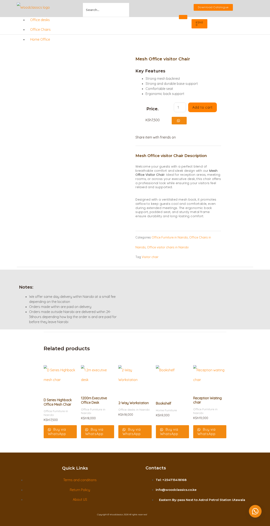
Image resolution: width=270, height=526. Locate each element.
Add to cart (202, 107)
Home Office (40, 39)
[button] (179, 120)
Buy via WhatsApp (57, 431)
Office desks (40, 20)
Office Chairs (40, 29)
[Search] (138, 10)
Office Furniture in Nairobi (170, 237)
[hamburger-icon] (183, 17)
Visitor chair (150, 257)
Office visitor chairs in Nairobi (168, 247)
